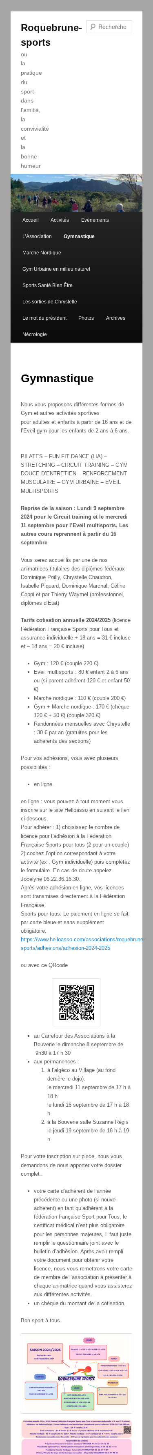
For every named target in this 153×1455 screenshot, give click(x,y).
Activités (60, 220)
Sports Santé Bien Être (47, 285)
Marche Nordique (41, 253)
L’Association (37, 236)
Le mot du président (44, 318)
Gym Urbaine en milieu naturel (56, 269)
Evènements (95, 220)
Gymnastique (79, 236)
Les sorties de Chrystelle (49, 302)
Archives (115, 318)
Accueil (30, 220)
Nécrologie (34, 334)
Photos (86, 318)
